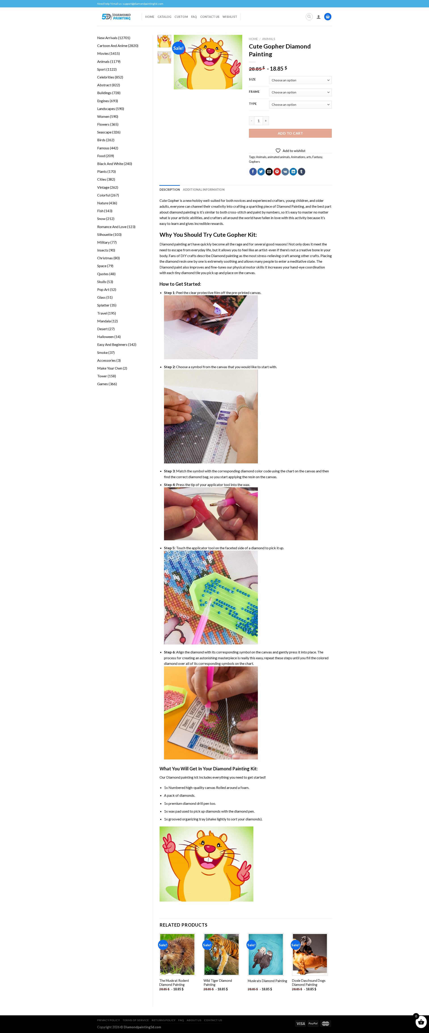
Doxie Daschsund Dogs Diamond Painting (309, 983)
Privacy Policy (108, 1020)
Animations (298, 157)
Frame (254, 91)
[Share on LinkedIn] (293, 171)
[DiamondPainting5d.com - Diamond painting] (116, 16)
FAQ (194, 17)
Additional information (204, 189)
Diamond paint (171, 267)
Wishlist (230, 17)
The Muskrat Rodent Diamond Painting (174, 983)
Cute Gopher (169, 200)
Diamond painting (224, 255)
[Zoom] (179, 84)
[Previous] (181, 62)
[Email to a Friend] (269, 171)
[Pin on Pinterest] (277, 171)
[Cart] (327, 16)
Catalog (165, 17)
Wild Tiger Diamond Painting (218, 983)
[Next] (235, 62)
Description (170, 189)
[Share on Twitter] (261, 171)
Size (252, 79)
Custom (181, 17)
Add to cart (290, 133)
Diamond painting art (176, 244)
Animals (268, 39)
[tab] (170, 189)
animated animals (278, 157)
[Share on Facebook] (253, 171)
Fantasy (317, 157)
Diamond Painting (290, 206)
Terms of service (136, 1020)
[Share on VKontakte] (285, 171)
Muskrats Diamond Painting (267, 981)
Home (149, 17)
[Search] (309, 16)
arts (308, 157)
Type (253, 104)
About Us (194, 1020)
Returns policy (164, 1020)
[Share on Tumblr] (301, 171)
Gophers (254, 161)
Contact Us (210, 17)
